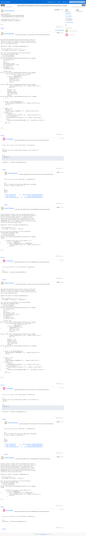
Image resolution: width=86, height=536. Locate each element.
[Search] (84, 2)
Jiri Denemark (9, 139)
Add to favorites (70, 22)
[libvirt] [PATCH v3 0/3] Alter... (7, 6)
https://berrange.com (11, 194)
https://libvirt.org (10, 196)
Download (69, 16)
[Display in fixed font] (61, 27)
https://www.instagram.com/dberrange (33, 197)
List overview (68, 13)
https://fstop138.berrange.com (34, 196)
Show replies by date (59, 30)
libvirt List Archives (5, 2)
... (4, 148)
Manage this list (52, 2)
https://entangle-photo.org (12, 197)
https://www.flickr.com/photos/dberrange (32, 194)
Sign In (59, 2)
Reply (3, 28)
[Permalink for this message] (63, 27)
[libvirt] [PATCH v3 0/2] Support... (78, 6)
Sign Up (66, 2)
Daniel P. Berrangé (9, 10)
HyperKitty (43, 534)
